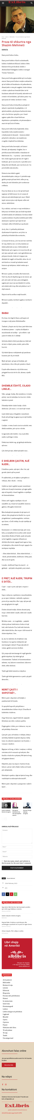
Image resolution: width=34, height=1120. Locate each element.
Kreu (3, 37)
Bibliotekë (12, 37)
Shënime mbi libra (6, 911)
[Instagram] (6, 1085)
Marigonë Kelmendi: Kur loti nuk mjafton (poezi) (16, 813)
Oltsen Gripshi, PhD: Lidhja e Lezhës (12, 931)
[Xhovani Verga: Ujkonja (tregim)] (27, 805)
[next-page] (6, 819)
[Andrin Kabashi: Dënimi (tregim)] (6, 805)
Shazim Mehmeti (11, 878)
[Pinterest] (11, 894)
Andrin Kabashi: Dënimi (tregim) (6, 811)
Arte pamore (5, 933)
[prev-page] (3, 819)
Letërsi (6, 37)
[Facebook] (3, 894)
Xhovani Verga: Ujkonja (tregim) (27, 812)
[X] (7, 894)
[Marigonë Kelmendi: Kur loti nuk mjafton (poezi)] (17, 805)
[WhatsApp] (15, 894)
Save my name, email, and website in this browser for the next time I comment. (16, 862)
